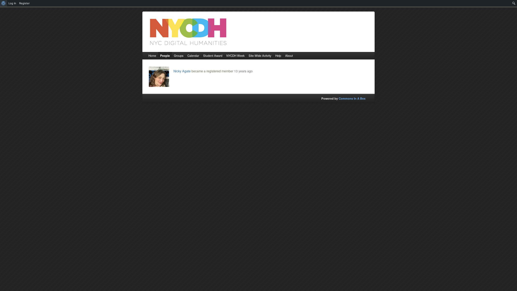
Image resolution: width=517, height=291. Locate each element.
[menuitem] (3, 3)
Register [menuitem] (24, 3)
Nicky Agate (182, 71)
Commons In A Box (352, 98)
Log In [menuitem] (12, 3)
